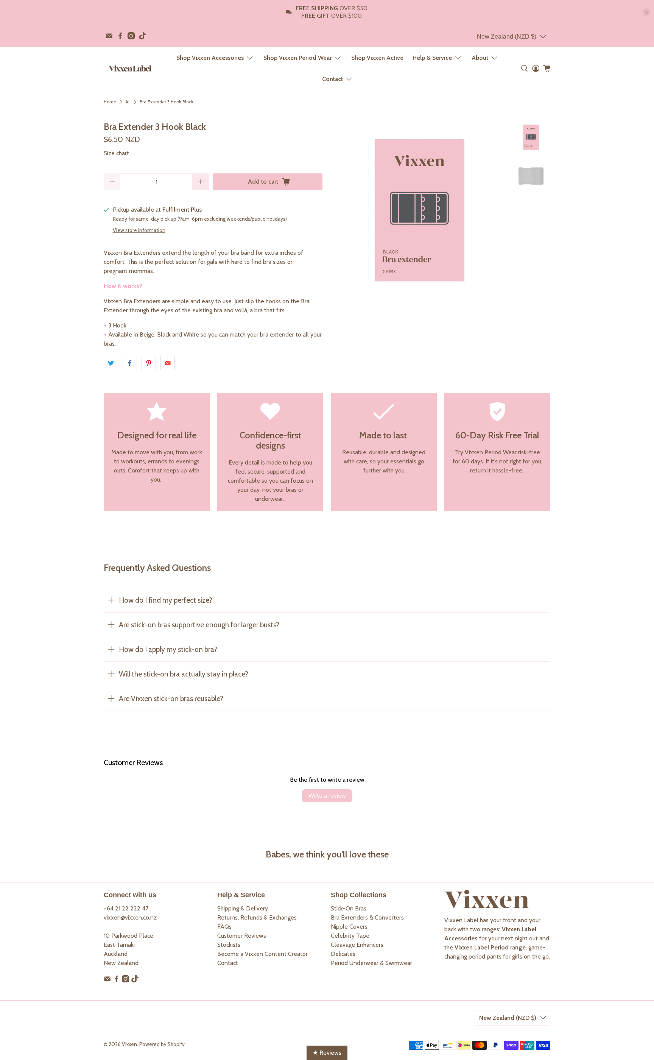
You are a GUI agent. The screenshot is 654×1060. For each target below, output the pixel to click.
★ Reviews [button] (327, 1052)
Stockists (228, 944)
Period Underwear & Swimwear (371, 962)
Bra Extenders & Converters (367, 917)
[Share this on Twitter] (111, 363)
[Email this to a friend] (167, 363)
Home (110, 102)
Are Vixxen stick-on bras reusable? (171, 698)
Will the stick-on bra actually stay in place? (183, 673)
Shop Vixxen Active (377, 57)
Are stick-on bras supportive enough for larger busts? (199, 624)
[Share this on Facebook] (130, 363)
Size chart (116, 153)
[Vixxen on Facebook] (120, 35)
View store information (139, 230)
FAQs (224, 926)
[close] (646, 12)
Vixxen (129, 1044)
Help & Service (432, 57)
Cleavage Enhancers (357, 944)
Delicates (343, 953)
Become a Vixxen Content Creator (262, 953)
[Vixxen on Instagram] (131, 35)
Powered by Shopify (162, 1044)
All (128, 102)
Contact (332, 79)
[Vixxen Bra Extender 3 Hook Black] (419, 210)
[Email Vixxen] (109, 35)
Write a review (327, 795)
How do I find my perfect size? (165, 600)
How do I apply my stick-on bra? (168, 649)
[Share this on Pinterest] (149, 363)
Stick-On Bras (348, 908)
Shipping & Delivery (242, 908)
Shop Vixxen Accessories (210, 57)
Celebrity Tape (350, 935)
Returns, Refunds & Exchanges (257, 917)
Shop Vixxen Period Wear (297, 57)
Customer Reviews (241, 935)
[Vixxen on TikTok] (142, 35)
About (480, 57)
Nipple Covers (349, 926)
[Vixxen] (130, 68)
